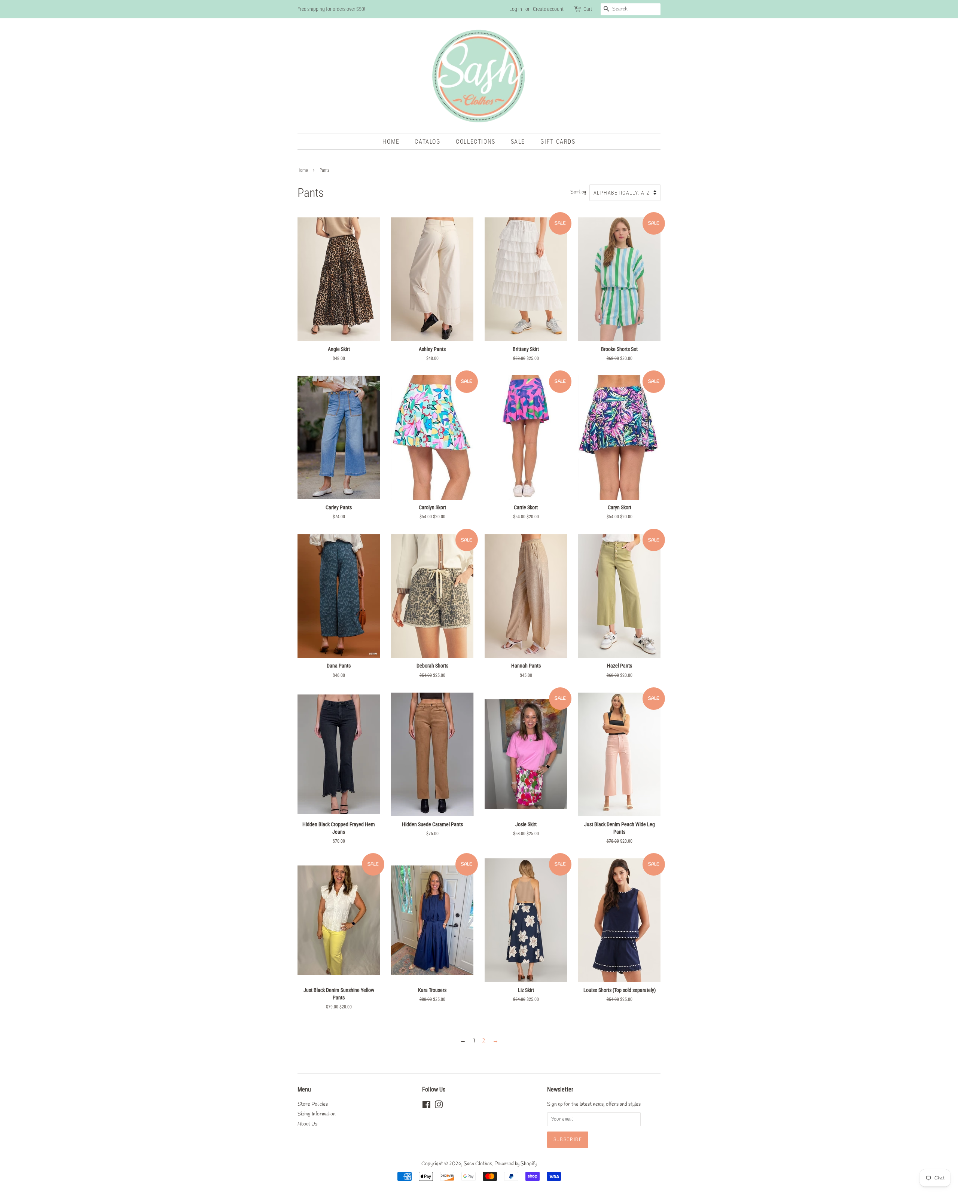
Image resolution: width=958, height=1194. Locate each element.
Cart (587, 9)
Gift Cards (558, 141)
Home (390, 141)
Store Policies (313, 1104)
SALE (518, 141)
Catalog (427, 141)
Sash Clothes (478, 1163)
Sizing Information (317, 1114)
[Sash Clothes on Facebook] (426, 1106)
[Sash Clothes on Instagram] (438, 1106)
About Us (307, 1124)
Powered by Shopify (515, 1163)
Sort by (578, 192)
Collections (475, 141)
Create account (548, 9)
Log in (515, 9)
